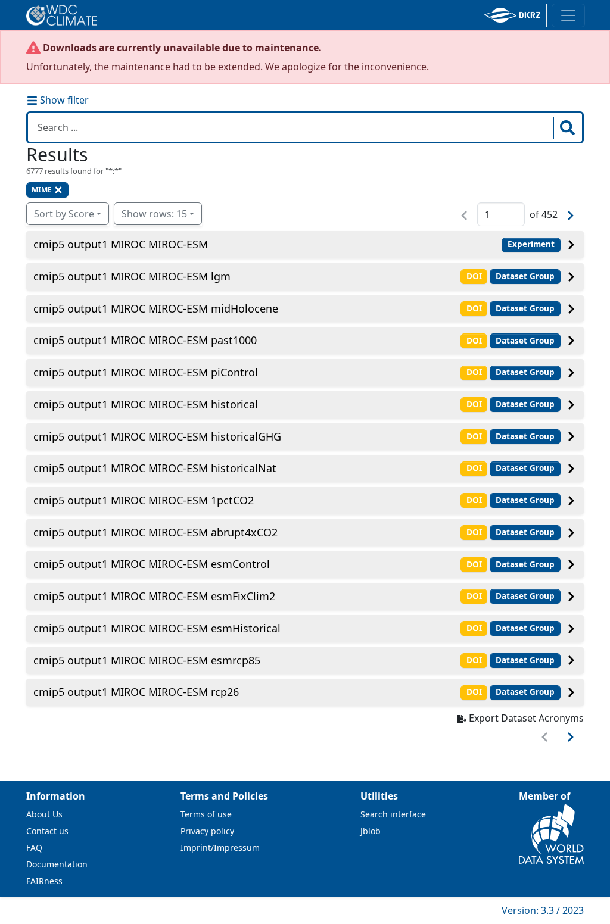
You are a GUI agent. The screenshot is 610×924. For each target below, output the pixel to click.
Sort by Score (64, 213)
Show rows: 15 (154, 213)
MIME (42, 190)
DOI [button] (474, 276)
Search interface (393, 814)
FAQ (34, 847)
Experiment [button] (531, 244)
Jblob (370, 830)
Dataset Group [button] (525, 276)
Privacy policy (207, 830)
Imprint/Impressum (220, 847)
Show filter (63, 100)
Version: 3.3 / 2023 (543, 910)
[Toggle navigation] (568, 15)
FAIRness (44, 880)
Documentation (57, 864)
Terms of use (206, 814)
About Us (44, 814)
